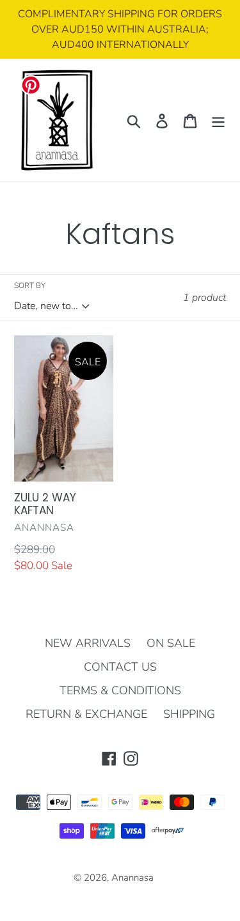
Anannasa (132, 877)
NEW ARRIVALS (88, 643)
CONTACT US (120, 666)
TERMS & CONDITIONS (120, 690)
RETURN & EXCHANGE (86, 714)
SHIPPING (189, 714)
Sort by (29, 285)
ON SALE (171, 643)
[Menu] (218, 120)
